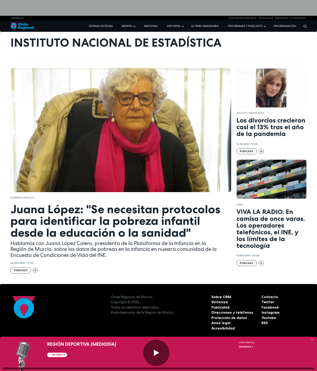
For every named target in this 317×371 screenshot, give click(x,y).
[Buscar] (304, 26)
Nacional (151, 26)
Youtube (269, 318)
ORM (239, 204)
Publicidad (220, 307)
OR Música (245, 346)
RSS (265, 323)
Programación (285, 26)
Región (127, 26)
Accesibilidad (223, 328)
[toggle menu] (135, 26)
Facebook (270, 307)
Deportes (173, 26)
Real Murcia (282, 18)
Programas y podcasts (245, 26)
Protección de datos (229, 318)
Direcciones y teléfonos (232, 312)
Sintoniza (219, 302)
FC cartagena (298, 18)
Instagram (271, 312)
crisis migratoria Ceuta (243, 18)
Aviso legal (220, 323)
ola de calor (265, 18)
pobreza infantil (22, 198)
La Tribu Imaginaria (205, 26)
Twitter (268, 302)
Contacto (270, 297)
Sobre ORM (221, 297)
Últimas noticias (101, 26)
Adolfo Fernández (250, 113)
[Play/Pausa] (156, 353)
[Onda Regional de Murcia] (22, 26)
